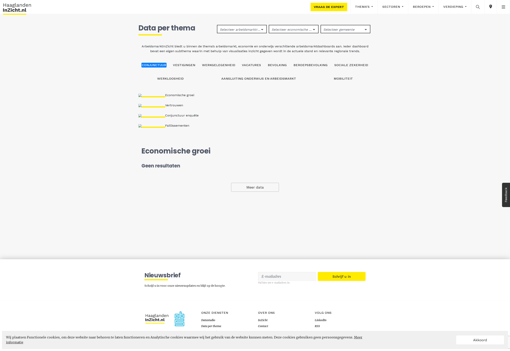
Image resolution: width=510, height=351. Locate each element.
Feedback (506, 195)
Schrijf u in (341, 276)
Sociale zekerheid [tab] (351, 65)
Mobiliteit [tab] (343, 78)
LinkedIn (321, 320)
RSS (317, 326)
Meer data (255, 187)
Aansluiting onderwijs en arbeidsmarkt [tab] (258, 78)
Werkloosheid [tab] (170, 78)
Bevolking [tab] (277, 65)
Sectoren (391, 7)
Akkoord (480, 340)
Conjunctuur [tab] (154, 65)
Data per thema (211, 326)
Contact (263, 326)
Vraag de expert (329, 7)
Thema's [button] (363, 7)
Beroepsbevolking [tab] (310, 65)
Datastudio (208, 320)
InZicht (263, 320)
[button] (478, 6)
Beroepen (422, 7)
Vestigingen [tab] (184, 65)
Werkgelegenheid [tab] (218, 65)
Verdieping (453, 7)
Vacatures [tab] (251, 65)
